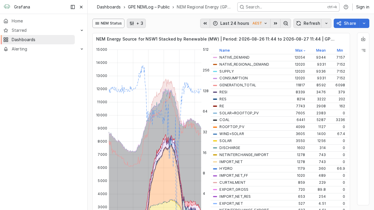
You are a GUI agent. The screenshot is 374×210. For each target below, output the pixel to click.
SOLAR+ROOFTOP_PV (239, 113)
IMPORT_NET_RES (235, 196)
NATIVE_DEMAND (234, 57)
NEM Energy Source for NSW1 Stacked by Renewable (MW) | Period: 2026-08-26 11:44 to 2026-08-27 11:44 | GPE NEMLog (215, 38)
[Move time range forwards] (275, 23)
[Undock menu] (72, 7)
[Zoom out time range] (285, 23)
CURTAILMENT (232, 182)
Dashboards (109, 6)
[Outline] (363, 50)
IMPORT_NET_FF (233, 175)
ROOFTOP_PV (231, 127)
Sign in (362, 6)
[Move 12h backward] (205, 23)
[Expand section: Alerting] (81, 49)
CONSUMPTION (233, 78)
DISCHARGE (229, 148)
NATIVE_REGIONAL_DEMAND (244, 64)
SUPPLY (226, 71)
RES (222, 99)
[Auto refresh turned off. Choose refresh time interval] (326, 23)
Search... (254, 6)
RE (221, 106)
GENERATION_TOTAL (237, 85)
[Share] (364, 23)
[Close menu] (81, 7)
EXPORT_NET (231, 203)
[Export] (363, 38)
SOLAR (225, 141)
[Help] (346, 7)
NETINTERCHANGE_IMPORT (244, 155)
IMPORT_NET (231, 162)
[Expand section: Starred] (81, 30)
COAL (224, 120)
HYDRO (226, 168)
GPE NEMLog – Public (149, 6)
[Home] (7, 7)
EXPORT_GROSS (233, 189)
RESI (223, 92)
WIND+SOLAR (231, 134)
